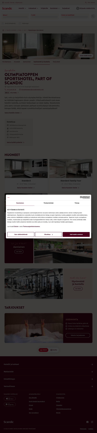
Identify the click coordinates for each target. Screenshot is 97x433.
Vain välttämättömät (20, 234)
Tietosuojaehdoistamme (31, 226)
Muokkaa (47, 234)
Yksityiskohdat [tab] (48, 203)
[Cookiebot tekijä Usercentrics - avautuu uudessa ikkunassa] (81, 197)
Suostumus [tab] (20, 203)
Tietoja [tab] (77, 203)
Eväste (16, 226)
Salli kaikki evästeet (76, 234)
